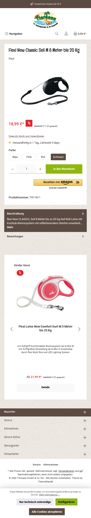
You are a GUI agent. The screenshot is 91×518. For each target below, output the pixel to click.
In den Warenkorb (64, 168)
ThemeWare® (45, 481)
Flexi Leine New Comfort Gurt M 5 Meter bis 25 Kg (45, 328)
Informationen (11, 429)
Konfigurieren (66, 502)
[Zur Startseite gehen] (45, 19)
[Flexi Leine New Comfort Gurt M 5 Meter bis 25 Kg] (45, 293)
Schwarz (58, 157)
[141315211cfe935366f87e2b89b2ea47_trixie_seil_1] (45, 93)
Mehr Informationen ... (49, 495)
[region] (45, 93)
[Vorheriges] (12, 329)
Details (45, 387)
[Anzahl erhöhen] (40, 169)
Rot (43, 157)
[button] (58, 184)
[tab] (45, 220)
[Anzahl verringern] (13, 169)
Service (8, 421)
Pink (29, 157)
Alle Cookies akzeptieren (47, 511)
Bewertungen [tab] (15, 236)
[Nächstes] (79, 329)
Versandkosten (66, 471)
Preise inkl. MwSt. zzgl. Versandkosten (26, 136)
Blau (15, 157)
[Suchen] (57, 33)
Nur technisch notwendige (35, 502)
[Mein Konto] (66, 33)
